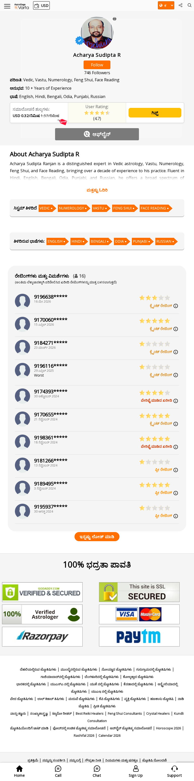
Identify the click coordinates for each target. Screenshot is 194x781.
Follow (97, 65)
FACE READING (153, 208)
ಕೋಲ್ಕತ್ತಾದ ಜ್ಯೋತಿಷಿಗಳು (138, 676)
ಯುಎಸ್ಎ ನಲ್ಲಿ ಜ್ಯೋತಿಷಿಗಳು (68, 684)
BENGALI (98, 241)
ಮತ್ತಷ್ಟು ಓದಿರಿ (97, 190)
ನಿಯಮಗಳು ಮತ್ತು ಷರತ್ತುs (121, 760)
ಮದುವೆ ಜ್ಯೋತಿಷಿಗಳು (81, 698)
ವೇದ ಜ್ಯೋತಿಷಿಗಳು (21, 698)
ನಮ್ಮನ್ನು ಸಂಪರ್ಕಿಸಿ (53, 760)
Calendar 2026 (109, 735)
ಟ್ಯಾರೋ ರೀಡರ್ (61, 713)
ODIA (119, 241)
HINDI (76, 241)
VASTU (98, 208)
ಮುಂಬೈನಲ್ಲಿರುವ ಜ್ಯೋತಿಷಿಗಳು (79, 669)
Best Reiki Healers (90, 713)
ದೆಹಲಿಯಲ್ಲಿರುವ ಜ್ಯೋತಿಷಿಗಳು (38, 669)
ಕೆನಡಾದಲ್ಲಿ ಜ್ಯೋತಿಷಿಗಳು (138, 684)
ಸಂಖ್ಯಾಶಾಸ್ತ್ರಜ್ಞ (39, 713)
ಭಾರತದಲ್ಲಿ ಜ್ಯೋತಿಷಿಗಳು (31, 684)
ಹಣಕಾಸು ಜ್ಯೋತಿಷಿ (162, 698)
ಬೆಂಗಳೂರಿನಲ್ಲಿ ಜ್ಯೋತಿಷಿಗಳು (102, 676)
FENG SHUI (122, 208)
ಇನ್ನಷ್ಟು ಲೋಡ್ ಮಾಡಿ (97, 536)
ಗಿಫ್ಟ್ (155, 112)
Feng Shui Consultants (125, 713)
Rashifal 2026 (84, 735)
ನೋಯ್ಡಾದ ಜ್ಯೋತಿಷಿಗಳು (117, 669)
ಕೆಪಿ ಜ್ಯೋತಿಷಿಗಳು (109, 698)
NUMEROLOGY (71, 208)
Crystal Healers (158, 713)
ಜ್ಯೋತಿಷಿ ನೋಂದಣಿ (154, 760)
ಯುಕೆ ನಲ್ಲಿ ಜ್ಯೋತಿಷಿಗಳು (104, 684)
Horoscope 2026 (168, 728)
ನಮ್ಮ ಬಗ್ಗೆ (75, 760)
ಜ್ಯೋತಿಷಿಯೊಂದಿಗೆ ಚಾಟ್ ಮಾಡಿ (29, 728)
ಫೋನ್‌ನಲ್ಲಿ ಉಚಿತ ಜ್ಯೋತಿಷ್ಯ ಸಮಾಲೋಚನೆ (79, 728)
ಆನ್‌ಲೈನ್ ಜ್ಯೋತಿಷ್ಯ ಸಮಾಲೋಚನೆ (131, 728)
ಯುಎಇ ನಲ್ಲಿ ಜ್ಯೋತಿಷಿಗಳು (107, 691)
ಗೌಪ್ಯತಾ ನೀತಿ (93, 760)
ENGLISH (54, 241)
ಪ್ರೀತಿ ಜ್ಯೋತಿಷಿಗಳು (104, 706)
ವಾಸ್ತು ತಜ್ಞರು (18, 713)
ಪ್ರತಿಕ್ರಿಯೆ (33, 760)
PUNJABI (140, 241)
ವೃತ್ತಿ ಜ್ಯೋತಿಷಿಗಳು (135, 698)
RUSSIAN (163, 241)
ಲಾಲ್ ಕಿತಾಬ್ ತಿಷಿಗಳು (50, 698)
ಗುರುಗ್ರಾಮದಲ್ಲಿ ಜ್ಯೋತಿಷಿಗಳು (153, 669)
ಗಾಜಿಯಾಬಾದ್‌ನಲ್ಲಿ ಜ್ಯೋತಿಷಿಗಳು (60, 676)
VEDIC (45, 208)
